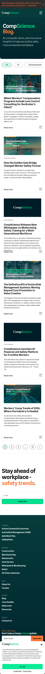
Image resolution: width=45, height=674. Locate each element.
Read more (8, 128)
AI (18, 65)
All (7, 65)
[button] (41, 644)
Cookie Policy (18, 671)
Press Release (8, 220)
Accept (22, 667)
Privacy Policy (27, 671)
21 (32, 447)
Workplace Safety (10, 158)
